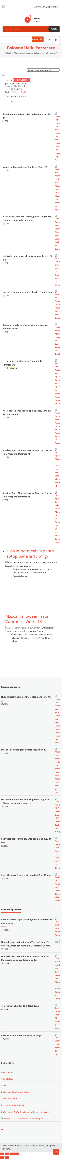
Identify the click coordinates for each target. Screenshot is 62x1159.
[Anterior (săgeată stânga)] (2, 1157)
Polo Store (21, 96)
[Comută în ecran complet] (12, 1154)
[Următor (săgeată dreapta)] (7, 1157)
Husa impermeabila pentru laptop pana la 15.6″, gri (30, 553)
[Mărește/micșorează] (16, 1154)
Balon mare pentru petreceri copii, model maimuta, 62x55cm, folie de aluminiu (16, 84)
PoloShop (9, 53)
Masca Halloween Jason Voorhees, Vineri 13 (27, 618)
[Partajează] (7, 1154)
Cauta (54, 29)
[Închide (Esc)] (2, 1154)
